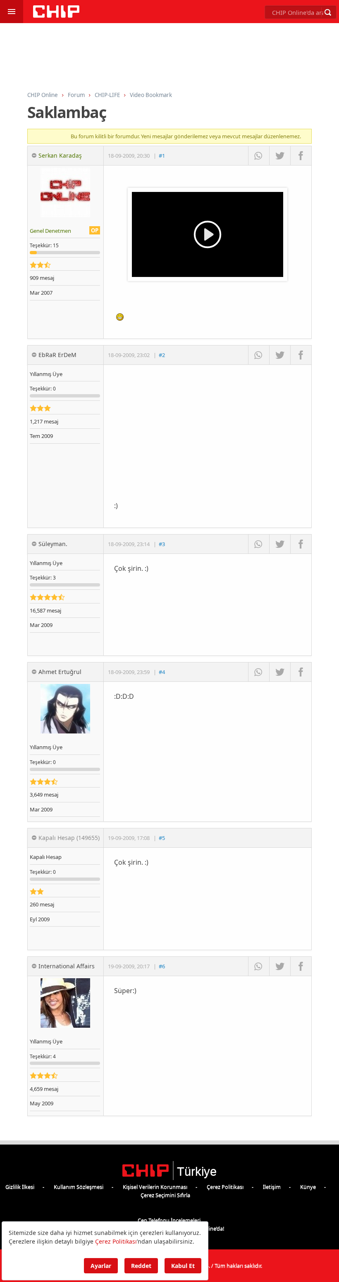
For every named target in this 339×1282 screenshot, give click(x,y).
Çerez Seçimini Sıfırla (165, 1195)
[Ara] (327, 12)
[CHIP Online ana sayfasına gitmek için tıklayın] (56, 15)
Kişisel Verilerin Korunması (155, 1186)
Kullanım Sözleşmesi (78, 1186)
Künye (308, 1186)
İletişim (272, 1186)
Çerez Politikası (225, 1186)
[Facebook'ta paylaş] (300, 155)
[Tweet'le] (279, 155)
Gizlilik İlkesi (19, 1186)
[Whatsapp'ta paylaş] (258, 155)
